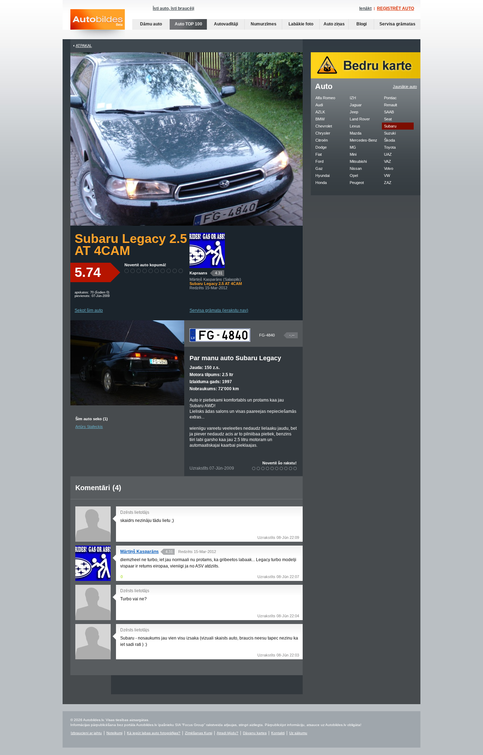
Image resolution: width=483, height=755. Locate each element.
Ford (319, 161)
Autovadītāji (226, 24)
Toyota (390, 147)
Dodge (321, 147)
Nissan (356, 168)
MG (353, 147)
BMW (320, 119)
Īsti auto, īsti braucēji (173, 8)
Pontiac (390, 98)
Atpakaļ (84, 45)
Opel (354, 175)
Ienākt (365, 8)
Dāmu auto (151, 24)
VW (387, 175)
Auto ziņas (334, 24)
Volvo (388, 168)
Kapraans (198, 273)
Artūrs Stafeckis (89, 426)
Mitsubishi (358, 161)
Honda (321, 182)
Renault (390, 105)
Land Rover (360, 119)
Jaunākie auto (405, 86)
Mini (353, 154)
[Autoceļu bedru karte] (365, 77)
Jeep (354, 112)
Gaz (319, 168)
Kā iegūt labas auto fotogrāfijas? (153, 733)
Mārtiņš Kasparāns (139, 551)
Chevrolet (323, 126)
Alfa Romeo (325, 98)
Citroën (321, 140)
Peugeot (357, 182)
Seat (388, 119)
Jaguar (356, 105)
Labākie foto (301, 24)
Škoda (389, 140)
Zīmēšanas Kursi (198, 733)
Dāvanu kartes (255, 733)
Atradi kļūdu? (227, 733)
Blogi (361, 24)
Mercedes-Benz (363, 140)
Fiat (318, 154)
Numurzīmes (264, 24)
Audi (319, 105)
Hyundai (322, 175)
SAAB (389, 112)
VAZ (387, 161)
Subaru (390, 126)
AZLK (320, 112)
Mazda (355, 133)
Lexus (355, 126)
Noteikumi (114, 733)
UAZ (388, 154)
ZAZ (387, 182)
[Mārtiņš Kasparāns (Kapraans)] (207, 266)
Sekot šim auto (89, 310)
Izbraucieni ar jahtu (86, 733)
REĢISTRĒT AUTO (395, 8)
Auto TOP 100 (188, 24)
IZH (353, 98)
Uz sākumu (298, 733)
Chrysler (322, 133)
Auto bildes (97, 24)
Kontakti (278, 733)
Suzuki (390, 133)
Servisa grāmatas (397, 24)
